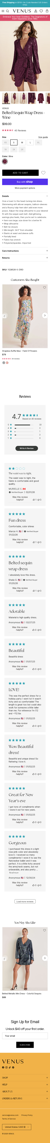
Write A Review (27, 448)
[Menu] (3, 11)
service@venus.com (10, 1115)
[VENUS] (22, 11)
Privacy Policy (27, 1115)
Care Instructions (10, 251)
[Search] (9, 11)
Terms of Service (9, 1119)
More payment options (25, 188)
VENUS (5, 108)
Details (5, 196)
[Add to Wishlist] (43, 173)
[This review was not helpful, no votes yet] (38, 630)
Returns (6, 258)
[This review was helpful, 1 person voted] (34, 499)
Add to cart (20, 173)
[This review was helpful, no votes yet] (33, 630)
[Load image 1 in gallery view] (25, 56)
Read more (14, 872)
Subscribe (25, 1045)
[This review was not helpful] (38, 499)
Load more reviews (25, 901)
